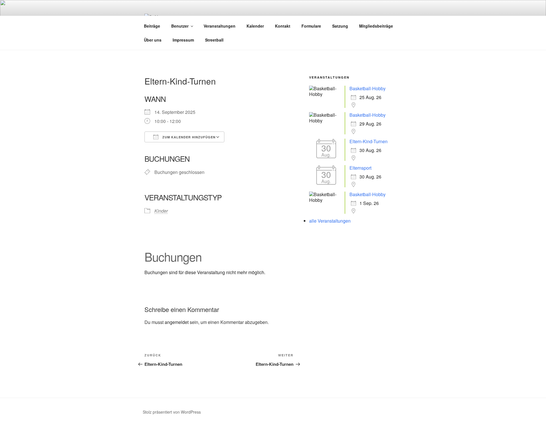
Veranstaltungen (219, 26)
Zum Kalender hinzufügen (188, 137)
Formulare (311, 26)
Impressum (183, 40)
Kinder (161, 211)
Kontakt (282, 26)
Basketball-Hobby (367, 88)
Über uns (153, 40)
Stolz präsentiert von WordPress (172, 412)
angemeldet (177, 322)
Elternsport (360, 168)
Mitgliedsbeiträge (376, 26)
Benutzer (180, 26)
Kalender (255, 26)
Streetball (214, 40)
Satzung (340, 26)
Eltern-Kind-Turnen (368, 141)
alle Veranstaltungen (330, 220)
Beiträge (152, 26)
